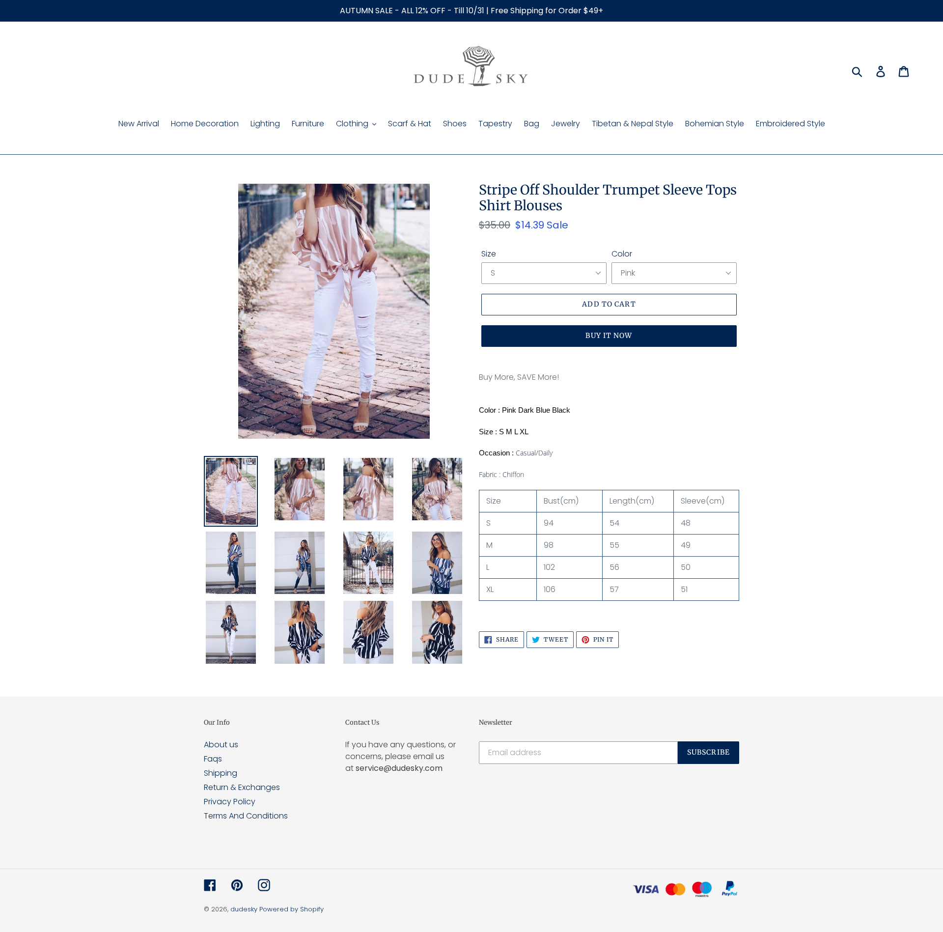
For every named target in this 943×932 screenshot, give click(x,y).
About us (221, 744)
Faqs (213, 758)
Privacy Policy (229, 801)
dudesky (243, 909)
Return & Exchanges (242, 787)
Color (621, 253)
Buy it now (608, 335)
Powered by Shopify (291, 909)
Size (488, 253)
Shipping (220, 773)
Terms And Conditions (246, 815)
